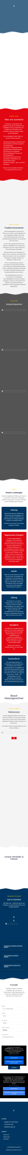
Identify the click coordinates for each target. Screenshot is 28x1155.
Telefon (4, 1020)
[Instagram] (15, 738)
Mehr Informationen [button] (14, 1054)
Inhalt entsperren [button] (14, 1057)
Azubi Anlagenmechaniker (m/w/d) (13, 946)
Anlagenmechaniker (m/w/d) (11, 956)
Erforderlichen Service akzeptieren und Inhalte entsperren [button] (14, 1062)
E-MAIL (4, 1013)
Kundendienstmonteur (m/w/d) (12, 966)
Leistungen (5, 1027)
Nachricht (5, 1034)
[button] (14, 946)
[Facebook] (13, 738)
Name (3, 1006)
